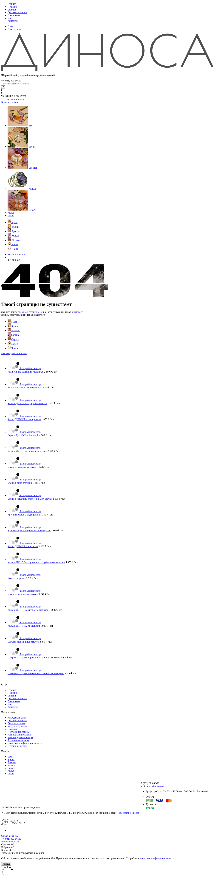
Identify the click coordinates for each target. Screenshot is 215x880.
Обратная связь (9, 836)
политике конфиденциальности (157, 858)
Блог (10, 18)
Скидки (12, 9)
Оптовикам (14, 15)
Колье (11, 212)
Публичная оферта (18, 746)
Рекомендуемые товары (14, 353)
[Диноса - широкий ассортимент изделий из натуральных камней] (107, 52)
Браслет (33, 167)
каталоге (78, 312)
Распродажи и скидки (19, 734)
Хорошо (6, 864)
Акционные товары (18, 740)
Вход (10, 26)
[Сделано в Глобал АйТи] (13, 822)
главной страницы (29, 312)
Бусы (31, 125)
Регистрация (14, 29)
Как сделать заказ (17, 717)
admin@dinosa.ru (155, 786)
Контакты (13, 20)
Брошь (32, 146)
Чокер (11, 215)
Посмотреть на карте (128, 812)
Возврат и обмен (16, 723)
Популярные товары (18, 731)
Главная (12, 4)
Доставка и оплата (17, 12)
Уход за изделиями (17, 726)
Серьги (32, 210)
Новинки (12, 6)
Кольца (32, 188)
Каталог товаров (15, 99)
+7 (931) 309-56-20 (11, 838)
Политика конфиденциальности (25, 743)
